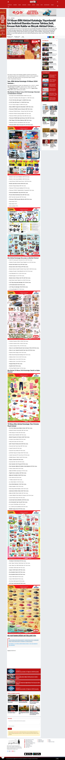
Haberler (8, 18)
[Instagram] (11, 751)
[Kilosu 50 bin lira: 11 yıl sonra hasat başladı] (13, 697)
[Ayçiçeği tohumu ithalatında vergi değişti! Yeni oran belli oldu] (24, 708)
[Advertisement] (25, 66)
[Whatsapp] (14, 751)
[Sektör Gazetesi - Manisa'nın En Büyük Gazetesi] (33, 2)
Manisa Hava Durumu (29, 740)
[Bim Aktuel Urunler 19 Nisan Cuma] (24, 231)
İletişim (50, 740)
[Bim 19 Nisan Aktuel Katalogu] (24, 534)
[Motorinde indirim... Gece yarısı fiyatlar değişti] (13, 708)
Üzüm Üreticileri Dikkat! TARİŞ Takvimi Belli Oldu (52, 69)
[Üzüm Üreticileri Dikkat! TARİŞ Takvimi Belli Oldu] (24, 697)
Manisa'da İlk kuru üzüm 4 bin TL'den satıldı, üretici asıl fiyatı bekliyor (34, 702)
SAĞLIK (37, 4)
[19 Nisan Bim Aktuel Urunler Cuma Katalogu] (24, 397)
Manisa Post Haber (51, 741)
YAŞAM (52, 4)
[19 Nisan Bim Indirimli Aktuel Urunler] (24, 315)
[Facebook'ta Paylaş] (48, 37)
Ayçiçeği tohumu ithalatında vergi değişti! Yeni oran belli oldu (24, 712)
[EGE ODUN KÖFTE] (32, 12)
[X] (9, 751)
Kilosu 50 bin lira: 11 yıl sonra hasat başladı (52, 64)
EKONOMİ (24, 4)
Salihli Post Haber (41, 741)
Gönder (9, 728)
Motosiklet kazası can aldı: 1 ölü (52, 45)
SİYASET (29, 4)
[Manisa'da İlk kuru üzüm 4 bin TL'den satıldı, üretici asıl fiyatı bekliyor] (35, 697)
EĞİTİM (33, 4)
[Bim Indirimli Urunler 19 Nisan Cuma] (24, 150)
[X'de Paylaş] (50, 37)
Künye (49, 739)
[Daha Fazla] (53, 37)
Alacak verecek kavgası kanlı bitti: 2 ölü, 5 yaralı (53, 50)
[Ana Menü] (57, 6)
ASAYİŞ (19, 4)
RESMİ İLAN (10, 4)
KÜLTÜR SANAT (46, 4)
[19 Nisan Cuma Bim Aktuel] (24, 609)
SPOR (42, 4)
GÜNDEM (15, 4)
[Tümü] (56, 40)
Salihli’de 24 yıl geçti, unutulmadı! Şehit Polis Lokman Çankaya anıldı (53, 55)
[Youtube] (13, 751)
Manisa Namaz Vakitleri (29, 741)
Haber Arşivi (27, 747)
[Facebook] (8, 751)
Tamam (57, 758)
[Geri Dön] (2, 757)
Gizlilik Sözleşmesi (41, 740)
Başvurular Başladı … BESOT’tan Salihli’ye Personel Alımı (53, 59)
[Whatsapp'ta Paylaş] (51, 37)
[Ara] (57, 1)
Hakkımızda (40, 739)
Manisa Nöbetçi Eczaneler (30, 739)
